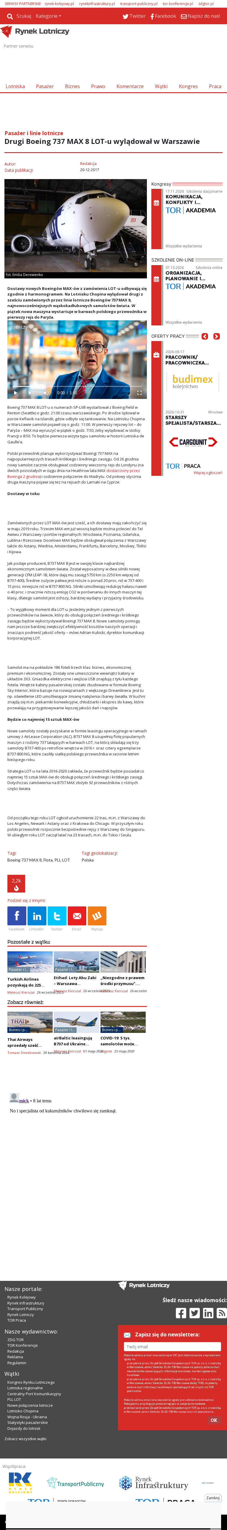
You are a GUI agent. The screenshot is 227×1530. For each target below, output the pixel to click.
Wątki (161, 86)
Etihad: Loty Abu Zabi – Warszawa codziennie (75, 983)
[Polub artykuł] (16, 919)
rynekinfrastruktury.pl (97, 3)
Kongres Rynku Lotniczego (31, 1382)
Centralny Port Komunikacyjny (34, 1393)
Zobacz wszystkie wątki (25, 1438)
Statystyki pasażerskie (27, 1422)
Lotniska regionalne (25, 1388)
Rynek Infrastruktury (25, 1303)
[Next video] (30, 393)
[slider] (77, 386)
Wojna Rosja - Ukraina (27, 1416)
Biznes (72, 86)
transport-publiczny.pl (139, 3)
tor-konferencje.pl (178, 3)
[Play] (15, 393)
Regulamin (16, 1362)
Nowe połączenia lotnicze (30, 1405)
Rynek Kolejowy (21, 1297)
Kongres (188, 86)
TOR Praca (16, 1320)
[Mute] (45, 393)
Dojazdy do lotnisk (23, 1428)
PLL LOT (14, 1399)
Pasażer (45, 86)
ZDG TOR (15, 1339)
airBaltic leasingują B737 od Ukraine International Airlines (75, 1043)
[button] (205, 345)
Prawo (98, 86)
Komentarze (130, 86)
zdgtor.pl (206, 3)
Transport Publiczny (25, 1308)
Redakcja (15, 1351)
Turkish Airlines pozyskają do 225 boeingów (24, 985)
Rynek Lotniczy (20, 1314)
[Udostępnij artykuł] (36, 919)
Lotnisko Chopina (22, 1411)
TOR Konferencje (22, 1345)
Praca (215, 86)
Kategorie (47, 16)
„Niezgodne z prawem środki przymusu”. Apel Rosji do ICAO (122, 983)
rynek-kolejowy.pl (59, 3)
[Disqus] (77, 1164)
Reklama (15, 1356)
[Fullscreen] (139, 393)
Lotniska (15, 86)
